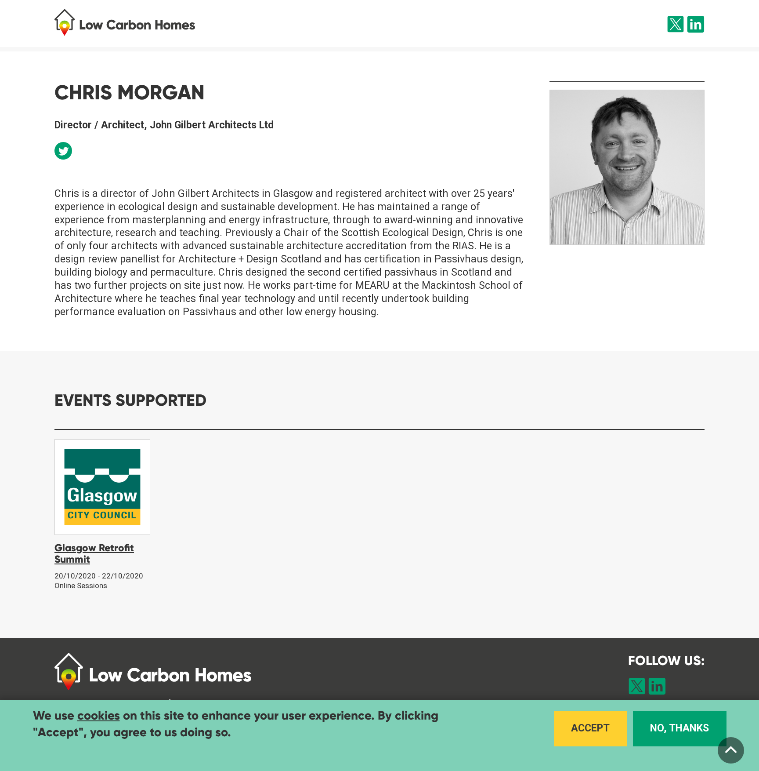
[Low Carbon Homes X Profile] (675, 25)
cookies (98, 715)
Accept (590, 729)
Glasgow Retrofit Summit (94, 553)
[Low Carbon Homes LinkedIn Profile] (696, 25)
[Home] (141, 22)
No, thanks (679, 729)
